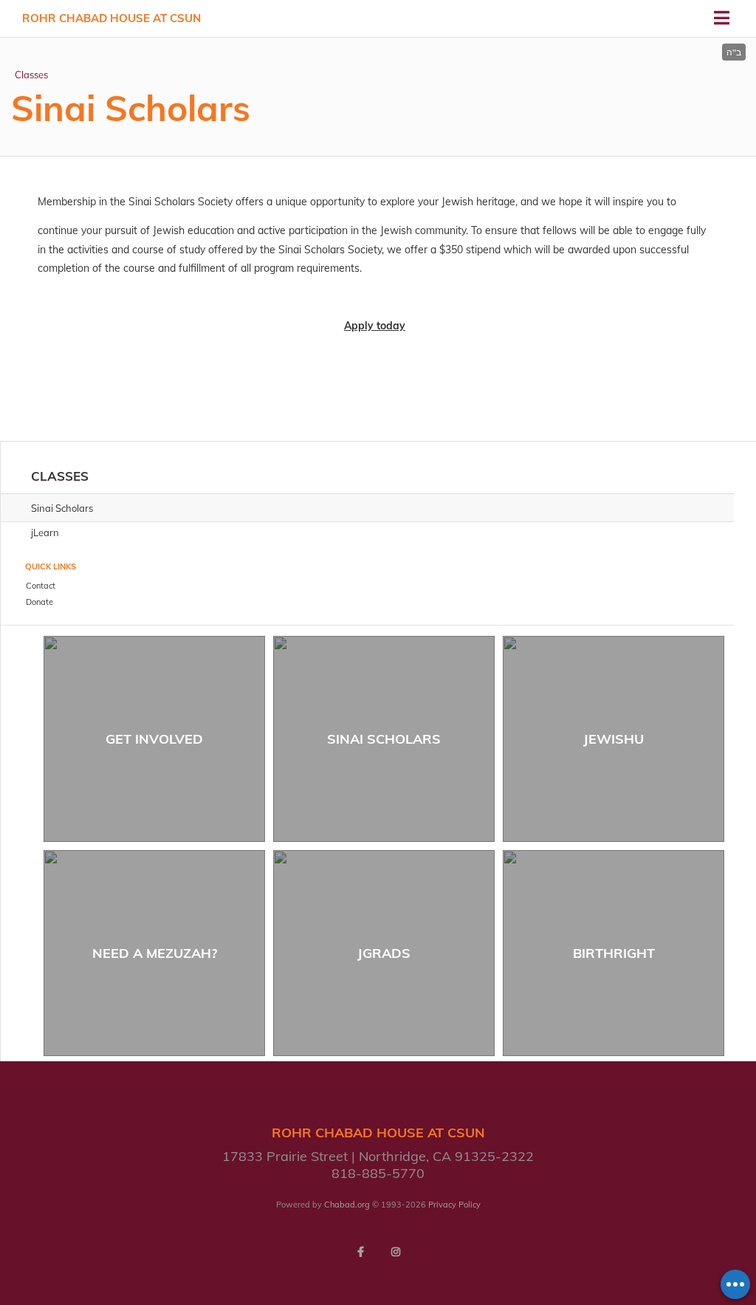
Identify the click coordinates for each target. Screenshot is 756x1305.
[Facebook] (360, 1252)
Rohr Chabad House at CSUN (111, 18)
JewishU (613, 738)
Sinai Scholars (384, 738)
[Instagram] (396, 1252)
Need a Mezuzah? (154, 953)
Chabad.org (347, 1204)
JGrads (383, 953)
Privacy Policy (454, 1204)
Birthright (614, 953)
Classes (31, 75)
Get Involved (154, 738)
